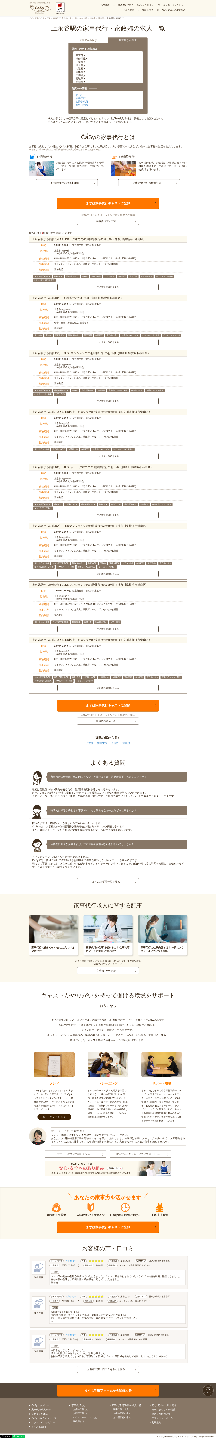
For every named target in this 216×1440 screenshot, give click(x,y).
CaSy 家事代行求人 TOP (40, 18)
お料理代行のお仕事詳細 (147, 182)
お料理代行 (82, 105)
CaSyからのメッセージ (148, 5)
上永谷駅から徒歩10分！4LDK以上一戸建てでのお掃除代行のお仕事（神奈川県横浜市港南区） (92, 467)
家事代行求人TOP (106, 221)
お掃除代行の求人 (122, 1413)
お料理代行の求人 (122, 1417)
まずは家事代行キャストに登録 (108, 203)
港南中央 (102, 743)
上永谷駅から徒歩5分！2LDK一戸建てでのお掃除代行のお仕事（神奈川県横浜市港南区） (89, 239)
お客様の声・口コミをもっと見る (106, 1369)
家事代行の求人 (121, 1409)
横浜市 (93, 18)
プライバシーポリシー (163, 1418)
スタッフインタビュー (43, 1422)
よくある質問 (127, 10)
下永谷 (115, 743)
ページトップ (208, 1392)
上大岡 (89, 743)
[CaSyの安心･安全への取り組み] (108, 1169)
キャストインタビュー (174, 5)
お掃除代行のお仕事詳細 (65, 182)
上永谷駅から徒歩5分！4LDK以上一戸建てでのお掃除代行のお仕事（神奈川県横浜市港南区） (92, 412)
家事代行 (81, 98)
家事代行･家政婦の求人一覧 (65, 18)
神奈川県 (83, 18)
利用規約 (156, 1422)
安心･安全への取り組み (173, 10)
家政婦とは (78, 1421)
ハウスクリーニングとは (85, 1417)
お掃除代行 (82, 101)
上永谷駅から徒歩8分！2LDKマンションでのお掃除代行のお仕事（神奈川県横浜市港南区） (90, 584)
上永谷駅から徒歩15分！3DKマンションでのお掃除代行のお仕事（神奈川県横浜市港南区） (90, 526)
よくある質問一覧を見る (106, 881)
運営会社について (161, 1413)
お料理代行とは (81, 1413)
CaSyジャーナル (106, 970)
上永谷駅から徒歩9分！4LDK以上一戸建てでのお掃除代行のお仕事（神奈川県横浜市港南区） (92, 640)
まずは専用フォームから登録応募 (108, 1390)
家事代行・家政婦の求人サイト (41, 3)
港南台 (126, 743)
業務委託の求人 (126, 5)
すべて (79, 95)
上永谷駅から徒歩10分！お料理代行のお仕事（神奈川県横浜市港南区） (77, 298)
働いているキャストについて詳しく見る (138, 1154)
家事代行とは (108, 5)
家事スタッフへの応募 (163, 1409)
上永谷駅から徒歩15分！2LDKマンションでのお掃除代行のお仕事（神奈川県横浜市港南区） (91, 353)
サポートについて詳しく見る (73, 1154)
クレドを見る (58, 1116)
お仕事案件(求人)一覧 (148, 10)
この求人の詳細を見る (108, 287)
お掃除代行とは (81, 1409)
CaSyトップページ (41, 1405)
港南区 (101, 18)
